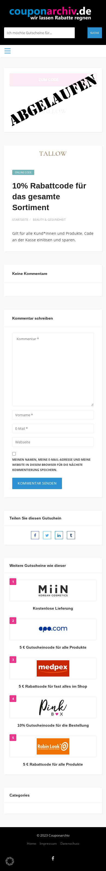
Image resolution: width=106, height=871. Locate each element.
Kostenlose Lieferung (53, 608)
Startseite (20, 219)
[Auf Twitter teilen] (47, 535)
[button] (10, 861)
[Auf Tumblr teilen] (71, 535)
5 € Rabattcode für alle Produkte (53, 764)
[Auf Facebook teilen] (35, 535)
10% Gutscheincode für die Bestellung (53, 725)
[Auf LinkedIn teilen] (59, 535)
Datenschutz (69, 843)
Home (31, 843)
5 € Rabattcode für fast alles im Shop (53, 686)
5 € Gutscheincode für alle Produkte (53, 647)
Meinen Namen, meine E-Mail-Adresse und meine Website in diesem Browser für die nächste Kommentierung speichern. (51, 464)
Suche (94, 33)
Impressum (48, 843)
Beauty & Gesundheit (49, 219)
